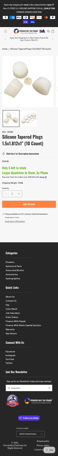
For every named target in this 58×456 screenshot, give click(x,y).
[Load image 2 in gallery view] (29, 118)
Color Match (11, 308)
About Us (10, 296)
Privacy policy (43, 445)
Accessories (12, 274)
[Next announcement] (53, 39)
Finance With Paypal (15, 321)
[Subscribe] (49, 388)
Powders (10, 262)
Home (4, 49)
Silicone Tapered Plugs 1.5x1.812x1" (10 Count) (30, 49)
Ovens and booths (15, 270)
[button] (6, 31)
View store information (15, 221)
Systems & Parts (14, 266)
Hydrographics (13, 278)
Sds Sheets (11, 333)
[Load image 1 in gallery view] (11, 118)
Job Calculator (13, 313)
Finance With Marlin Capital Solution (23, 325)
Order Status (12, 317)
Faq (7, 304)
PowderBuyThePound (13, 445)
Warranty (10, 329)
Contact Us (11, 300)
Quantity (5, 188)
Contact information (43, 449)
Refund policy (43, 441)
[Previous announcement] (5, 39)
